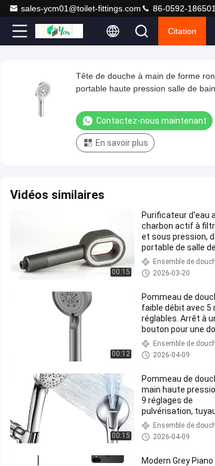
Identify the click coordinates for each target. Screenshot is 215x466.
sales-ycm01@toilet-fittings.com (81, 8)
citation (182, 31)
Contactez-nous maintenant (151, 120)
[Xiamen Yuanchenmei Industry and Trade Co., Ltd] (59, 31)
